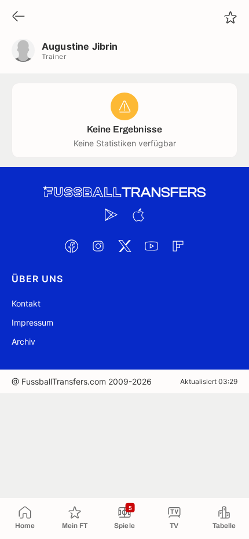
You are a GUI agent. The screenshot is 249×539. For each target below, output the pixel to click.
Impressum (32, 322)
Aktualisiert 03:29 (208, 381)
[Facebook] (71, 245)
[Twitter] (124, 245)
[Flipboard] (177, 245)
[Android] (111, 214)
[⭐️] (230, 17)
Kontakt (26, 303)
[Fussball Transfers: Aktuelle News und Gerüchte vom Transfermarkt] (124, 192)
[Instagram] (98, 245)
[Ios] (138, 214)
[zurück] (18, 17)
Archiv (23, 341)
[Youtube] (151, 245)
